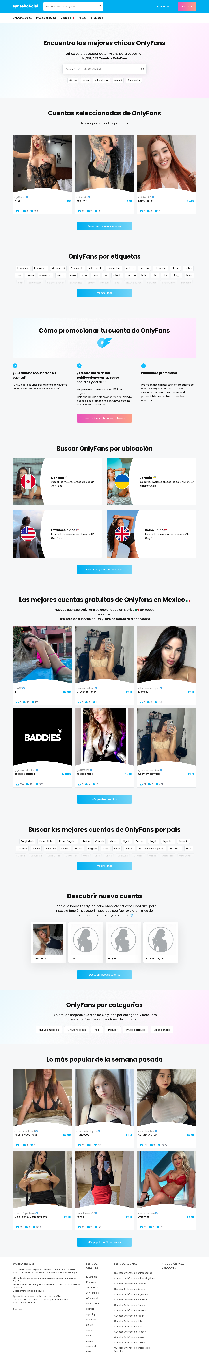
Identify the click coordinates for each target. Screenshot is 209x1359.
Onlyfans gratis (22, 18)
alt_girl (175, 268)
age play (144, 268)
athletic (117, 275)
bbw (165, 275)
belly (20, 282)
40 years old (95, 268)
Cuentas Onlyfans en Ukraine (129, 1289)
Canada (99, 841)
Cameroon (71, 855)
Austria (36, 848)
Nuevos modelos (49, 1030)
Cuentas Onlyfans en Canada (130, 1283)
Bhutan (129, 848)
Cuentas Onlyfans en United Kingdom (134, 1278)
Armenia (183, 841)
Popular (113, 1030)
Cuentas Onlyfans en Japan (129, 1315)
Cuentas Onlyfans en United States (133, 1272)
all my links (160, 268)
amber (188, 268)
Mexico (64, 18)
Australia (22, 848)
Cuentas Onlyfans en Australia (130, 1299)
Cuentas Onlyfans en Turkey (129, 1342)
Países (82, 18)
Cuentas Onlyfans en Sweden (130, 1331)
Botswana (175, 848)
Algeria (126, 841)
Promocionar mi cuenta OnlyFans (104, 418)
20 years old (58, 268)
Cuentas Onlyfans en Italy (128, 1321)
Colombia (123, 855)
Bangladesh (27, 841)
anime (30, 275)
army (73, 275)
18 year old (22, 268)
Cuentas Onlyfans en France (129, 1305)
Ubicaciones (161, 6)
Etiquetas (97, 18)
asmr (95, 275)
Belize (105, 848)
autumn (131, 275)
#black (73, 80)
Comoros (139, 855)
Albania (113, 841)
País (96, 1030)
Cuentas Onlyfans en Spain (128, 1326)
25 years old (77, 268)
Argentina (168, 841)
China (109, 855)
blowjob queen (134, 282)
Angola (153, 841)
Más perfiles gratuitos (104, 799)
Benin (117, 848)
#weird (118, 80)
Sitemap (17, 1309)
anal (19, 275)
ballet (144, 275)
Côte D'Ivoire (186, 855)
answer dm (45, 275)
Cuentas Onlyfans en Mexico (129, 1337)
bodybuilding (169, 282)
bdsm (189, 275)
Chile (97, 855)
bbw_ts (177, 275)
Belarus (79, 848)
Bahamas (51, 848)
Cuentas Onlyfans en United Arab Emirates (132, 1349)
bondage (186, 282)
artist (84, 275)
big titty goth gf (55, 282)
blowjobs (151, 282)
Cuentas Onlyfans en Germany (131, 1310)
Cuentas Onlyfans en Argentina (131, 1294)
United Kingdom (67, 841)
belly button (35, 282)
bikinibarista (76, 282)
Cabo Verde (53, 855)
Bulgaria (20, 855)
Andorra (140, 841)
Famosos (187, 6)
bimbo (91, 282)
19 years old (40, 268)
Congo (152, 855)
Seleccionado (162, 1030)
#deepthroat (101, 80)
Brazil (188, 848)
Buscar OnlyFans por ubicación (104, 569)
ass (105, 275)
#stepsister (134, 80)
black (117, 282)
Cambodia (36, 855)
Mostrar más (104, 293)
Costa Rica (168, 855)
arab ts (61, 275)
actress (130, 268)
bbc (155, 275)
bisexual (104, 282)
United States (46, 841)
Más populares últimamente (104, 1242)
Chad (86, 855)
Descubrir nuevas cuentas (104, 974)
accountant (114, 268)
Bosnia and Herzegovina (151, 848)
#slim (85, 80)
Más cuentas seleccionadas (104, 226)
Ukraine (86, 841)
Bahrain (65, 848)
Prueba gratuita (46, 18)
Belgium (92, 848)
